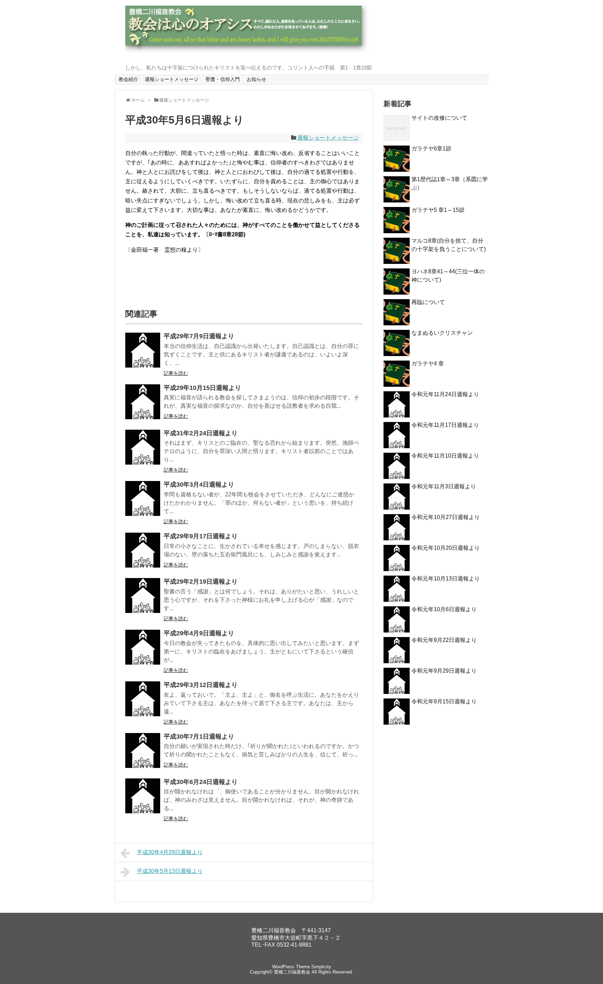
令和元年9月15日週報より (444, 701)
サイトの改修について (439, 118)
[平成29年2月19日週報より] (142, 595)
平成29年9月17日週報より (201, 536)
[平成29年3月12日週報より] (142, 698)
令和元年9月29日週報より (444, 671)
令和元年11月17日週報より (445, 425)
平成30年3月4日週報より (199, 484)
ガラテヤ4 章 (427, 364)
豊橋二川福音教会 (292, 972)
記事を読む (176, 373)
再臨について (428, 302)
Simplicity (321, 966)
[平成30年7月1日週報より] (142, 750)
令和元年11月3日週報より (443, 486)
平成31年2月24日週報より (201, 433)
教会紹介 (128, 79)
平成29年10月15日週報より (202, 387)
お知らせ (256, 79)
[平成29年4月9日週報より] (142, 647)
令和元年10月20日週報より (445, 548)
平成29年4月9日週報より (199, 633)
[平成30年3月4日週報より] (142, 498)
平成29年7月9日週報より (199, 336)
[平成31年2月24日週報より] (142, 447)
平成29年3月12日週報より (201, 684)
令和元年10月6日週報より (444, 609)
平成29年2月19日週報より (201, 581)
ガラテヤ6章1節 (431, 148)
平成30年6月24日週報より (201, 781)
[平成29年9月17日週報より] (142, 550)
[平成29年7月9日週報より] (142, 350)
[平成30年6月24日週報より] (142, 795)
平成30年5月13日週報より (170, 871)
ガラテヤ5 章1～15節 (437, 210)
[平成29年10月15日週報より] (142, 401)
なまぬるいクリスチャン (442, 333)
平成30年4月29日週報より (170, 852)
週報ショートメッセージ (172, 79)
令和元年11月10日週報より (445, 456)
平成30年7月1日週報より (199, 736)
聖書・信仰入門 (223, 79)
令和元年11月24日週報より (445, 394)
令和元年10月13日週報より (445, 579)
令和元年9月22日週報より (444, 640)
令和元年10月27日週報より (445, 517)
